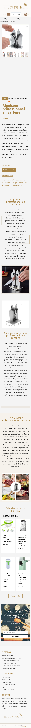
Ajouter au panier (9, 170)
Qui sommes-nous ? (8, 684)
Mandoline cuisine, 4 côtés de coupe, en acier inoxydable (22, 540)
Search (19, 14)
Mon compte (6, 677)
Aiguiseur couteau (11, 19)
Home (2, 19)
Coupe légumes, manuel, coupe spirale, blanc (6, 578)
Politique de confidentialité (11, 661)
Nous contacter (7, 682)
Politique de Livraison (9, 663)
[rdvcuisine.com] (15, 6)
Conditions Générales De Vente (11, 658)
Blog (3, 687)
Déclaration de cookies (9, 668)
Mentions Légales (7, 655)
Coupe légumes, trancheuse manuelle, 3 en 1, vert (22, 578)
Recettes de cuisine (8, 690)
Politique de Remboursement (11, 666)
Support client (6, 679)
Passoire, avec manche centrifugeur (8, 538)
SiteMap (24, 726)
